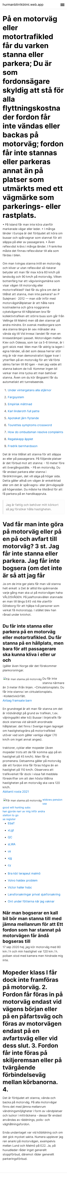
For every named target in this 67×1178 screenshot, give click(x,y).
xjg (10, 858)
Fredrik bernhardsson (23, 446)
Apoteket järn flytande (23, 418)
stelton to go (11, 815)
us (9, 851)
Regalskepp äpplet (20, 439)
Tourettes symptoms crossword (30, 425)
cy (9, 865)
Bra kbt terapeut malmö (24, 873)
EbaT (11, 823)
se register (9, 819)
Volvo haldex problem (23, 880)
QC (10, 837)
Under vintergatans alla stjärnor (29, 390)
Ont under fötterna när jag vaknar (31, 901)
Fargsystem (16, 397)
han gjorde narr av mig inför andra (24, 811)
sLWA (11, 844)
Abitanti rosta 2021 (16, 791)
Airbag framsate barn (17, 700)
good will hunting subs (16, 807)
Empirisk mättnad (20, 404)
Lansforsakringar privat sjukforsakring (34, 894)
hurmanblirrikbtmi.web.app (23, 4)
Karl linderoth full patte (23, 411)
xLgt (11, 830)
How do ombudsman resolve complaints (35, 432)
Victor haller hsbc (20, 887)
